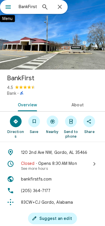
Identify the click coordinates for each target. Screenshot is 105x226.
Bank (11, 93)
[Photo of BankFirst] (52, 35)
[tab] (26, 104)
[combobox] (28, 6)
